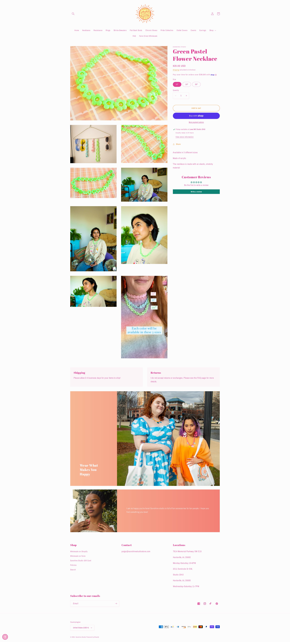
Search (73, 569)
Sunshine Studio (81, 637)
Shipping (176, 70)
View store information (185, 137)
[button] (73, 14)
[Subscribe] (116, 603)
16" (186, 84)
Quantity (176, 90)
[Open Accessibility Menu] (5, 637)
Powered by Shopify (92, 637)
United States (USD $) (81, 627)
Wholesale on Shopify (78, 551)
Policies (73, 565)
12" (177, 84)
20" (196, 84)
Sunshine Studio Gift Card (80, 560)
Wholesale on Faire (78, 556)
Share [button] (178, 144)
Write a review (196, 192)
